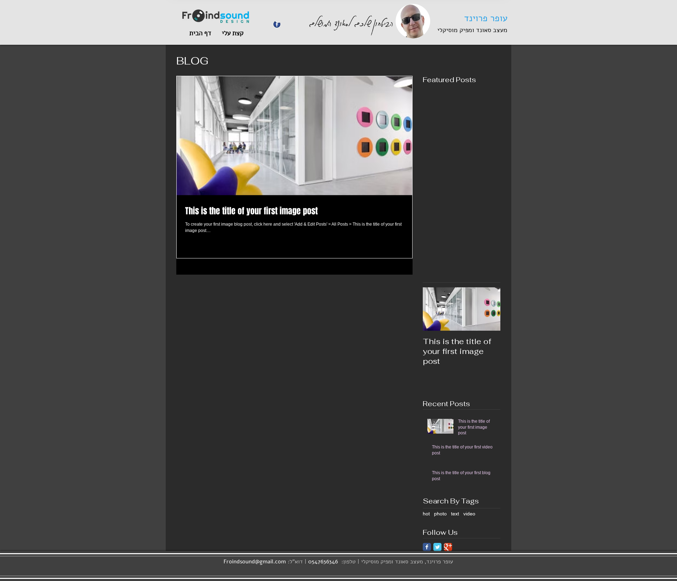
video (469, 513)
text (455, 513)
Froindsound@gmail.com (255, 561)
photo (440, 513)
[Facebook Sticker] (277, 24)
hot (426, 513)
